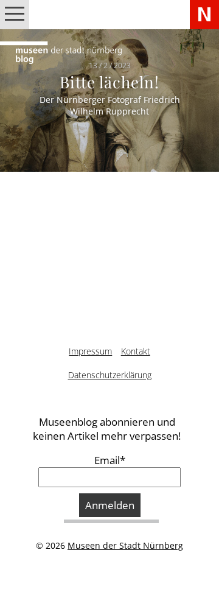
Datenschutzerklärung (109, 375)
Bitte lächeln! (110, 82)
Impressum (90, 351)
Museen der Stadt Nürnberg (125, 545)
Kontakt (135, 351)
